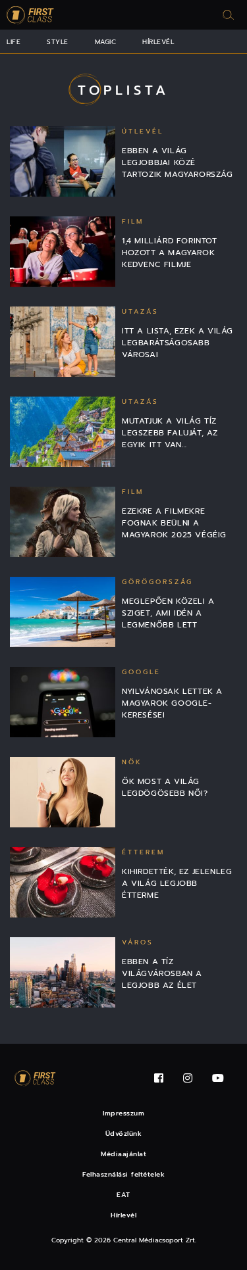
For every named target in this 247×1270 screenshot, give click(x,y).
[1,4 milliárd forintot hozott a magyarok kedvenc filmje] (62, 251)
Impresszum (123, 1113)
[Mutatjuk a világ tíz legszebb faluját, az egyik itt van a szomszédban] (62, 432)
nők (132, 762)
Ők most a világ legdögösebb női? (165, 787)
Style (58, 42)
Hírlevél (158, 42)
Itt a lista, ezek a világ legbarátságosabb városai (177, 342)
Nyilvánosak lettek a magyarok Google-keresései (172, 703)
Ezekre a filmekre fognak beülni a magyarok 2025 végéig (174, 523)
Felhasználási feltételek (123, 1174)
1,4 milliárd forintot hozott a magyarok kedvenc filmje (169, 252)
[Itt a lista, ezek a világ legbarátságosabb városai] (62, 341)
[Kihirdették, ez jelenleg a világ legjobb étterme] (62, 882)
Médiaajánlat (123, 1154)
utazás (140, 311)
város (137, 942)
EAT (123, 1195)
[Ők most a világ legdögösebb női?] (62, 792)
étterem (143, 852)
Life (13, 42)
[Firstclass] (30, 15)
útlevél (142, 131)
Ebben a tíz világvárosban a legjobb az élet (162, 973)
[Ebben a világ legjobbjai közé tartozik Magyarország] (62, 161)
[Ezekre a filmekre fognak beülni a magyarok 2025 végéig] (62, 522)
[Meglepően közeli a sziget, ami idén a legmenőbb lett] (62, 612)
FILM (133, 221)
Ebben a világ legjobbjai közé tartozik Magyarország (177, 162)
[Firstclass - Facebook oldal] (158, 1078)
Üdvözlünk (123, 1133)
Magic (106, 42)
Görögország (157, 582)
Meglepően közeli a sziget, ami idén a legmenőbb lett (168, 613)
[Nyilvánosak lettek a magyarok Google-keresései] (62, 702)
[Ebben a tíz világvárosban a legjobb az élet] (62, 972)
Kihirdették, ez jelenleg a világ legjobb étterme (177, 883)
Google (141, 672)
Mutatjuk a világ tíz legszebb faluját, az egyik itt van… (170, 433)
